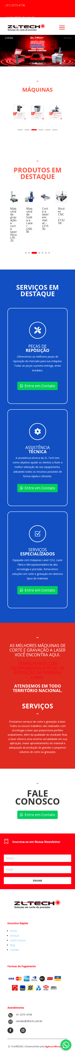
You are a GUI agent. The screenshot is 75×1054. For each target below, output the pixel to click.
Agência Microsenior (56, 1046)
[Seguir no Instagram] (23, 1030)
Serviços (14, 935)
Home (13, 931)
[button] (20, 129)
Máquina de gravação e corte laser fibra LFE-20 (13, 224)
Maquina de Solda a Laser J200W (29, 220)
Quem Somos (18, 940)
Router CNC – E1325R (61, 216)
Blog (12, 945)
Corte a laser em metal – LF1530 (45, 218)
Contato (14, 949)
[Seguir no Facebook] (10, 1030)
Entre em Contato (40, 385)
